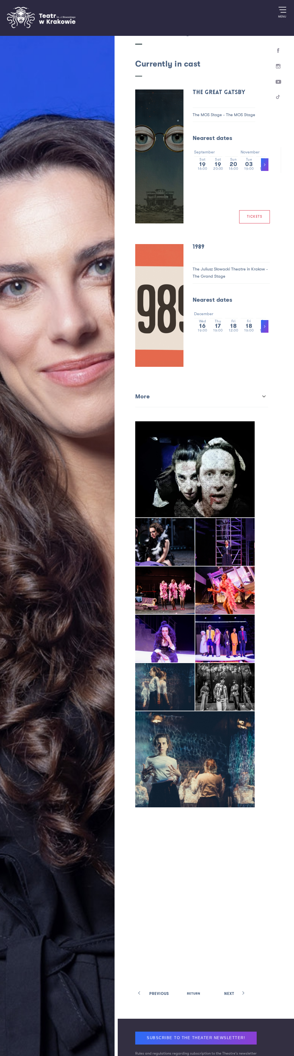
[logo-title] (41, 27)
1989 (205, 249)
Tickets (258, 218)
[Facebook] (278, 51)
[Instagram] (278, 68)
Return (193, 994)
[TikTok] (278, 103)
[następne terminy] (270, 327)
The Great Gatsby (227, 92)
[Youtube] (278, 85)
